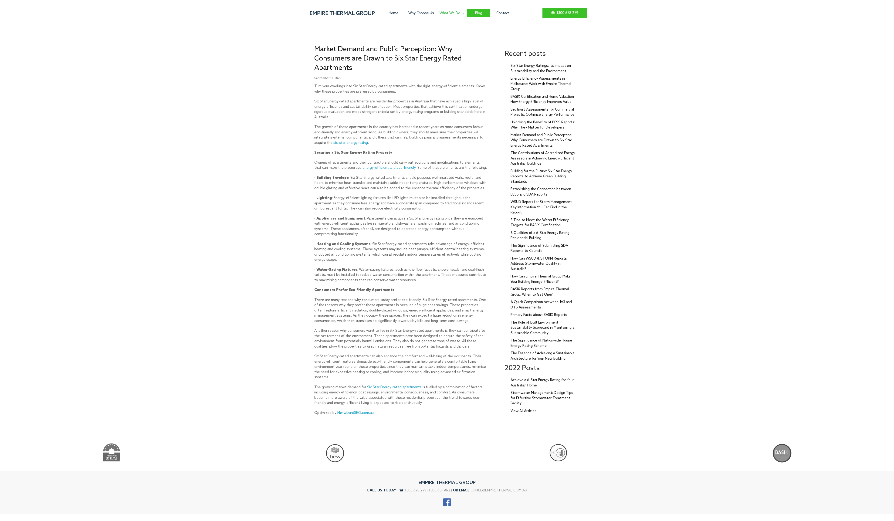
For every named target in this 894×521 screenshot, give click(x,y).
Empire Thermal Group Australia (343, 13)
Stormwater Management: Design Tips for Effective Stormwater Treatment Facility (542, 398)
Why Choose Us (421, 13)
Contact (503, 13)
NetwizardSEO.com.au (355, 413)
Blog (478, 13)
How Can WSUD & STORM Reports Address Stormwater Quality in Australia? (539, 264)
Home (393, 13)
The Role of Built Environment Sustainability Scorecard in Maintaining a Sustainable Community (542, 328)
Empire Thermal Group (447, 483)
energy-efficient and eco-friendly (389, 168)
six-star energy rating (350, 143)
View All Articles (523, 411)
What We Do (450, 13)
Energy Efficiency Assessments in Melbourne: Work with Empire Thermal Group (541, 84)
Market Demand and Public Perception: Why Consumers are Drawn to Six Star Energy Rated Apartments (541, 140)
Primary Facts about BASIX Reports (539, 315)
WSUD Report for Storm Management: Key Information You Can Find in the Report (541, 207)
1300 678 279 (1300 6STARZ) (428, 490)
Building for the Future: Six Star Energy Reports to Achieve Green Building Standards (541, 176)
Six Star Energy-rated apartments (394, 387)
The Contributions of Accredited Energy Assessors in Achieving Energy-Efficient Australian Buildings (543, 158)
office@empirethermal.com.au (499, 490)
